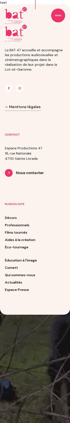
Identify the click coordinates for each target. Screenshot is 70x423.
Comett (11, 267)
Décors (11, 217)
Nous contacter (30, 173)
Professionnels (17, 225)
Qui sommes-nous (20, 275)
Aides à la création (20, 240)
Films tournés (16, 232)
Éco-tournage (16, 247)
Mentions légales (25, 107)
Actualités (13, 282)
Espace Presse (17, 289)
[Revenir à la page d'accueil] (16, 15)
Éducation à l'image (21, 260)
